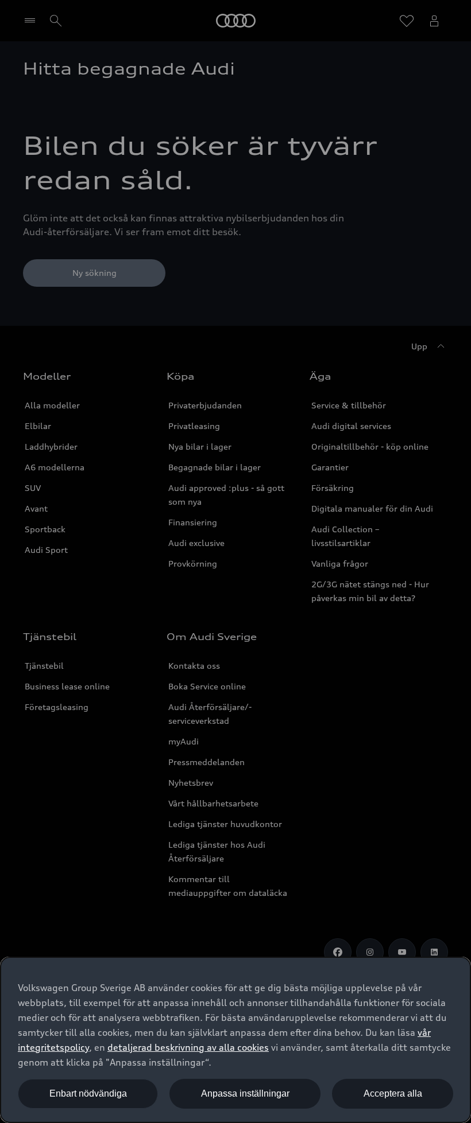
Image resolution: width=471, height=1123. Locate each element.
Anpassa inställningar (245, 1093)
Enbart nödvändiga (88, 1093)
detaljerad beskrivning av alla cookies (188, 1047)
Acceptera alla (393, 1093)
